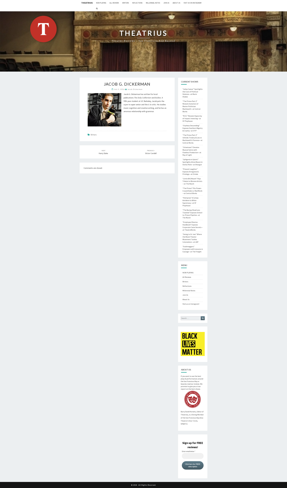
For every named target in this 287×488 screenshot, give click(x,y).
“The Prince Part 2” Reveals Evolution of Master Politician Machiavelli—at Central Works (191, 106)
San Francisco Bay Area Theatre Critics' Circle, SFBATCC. (192, 421)
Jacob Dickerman (134, 89)
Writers (125, 3)
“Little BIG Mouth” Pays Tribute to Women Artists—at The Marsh (192, 181)
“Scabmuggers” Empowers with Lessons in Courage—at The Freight (193, 249)
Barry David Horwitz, (188, 411)
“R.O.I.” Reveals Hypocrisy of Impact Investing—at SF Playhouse (192, 118)
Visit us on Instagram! (192, 3)
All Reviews (114, 3)
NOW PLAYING (101, 3)
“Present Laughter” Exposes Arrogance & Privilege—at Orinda (191, 171)
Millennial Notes (153, 3)
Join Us (166, 3)
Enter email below (188, 451)
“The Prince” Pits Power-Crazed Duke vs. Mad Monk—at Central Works (192, 191)
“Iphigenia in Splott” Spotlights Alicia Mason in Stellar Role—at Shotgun (192, 162)
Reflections (137, 3)
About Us (176, 3)
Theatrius (87, 2)
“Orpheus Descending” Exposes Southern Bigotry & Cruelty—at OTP (192, 128)
